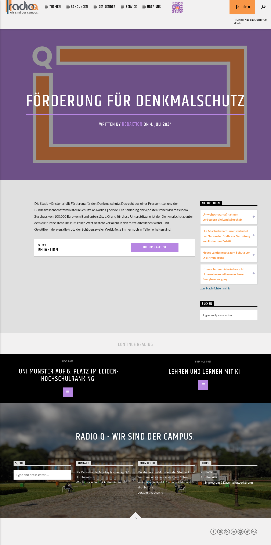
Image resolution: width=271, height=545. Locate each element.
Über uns (154, 7)
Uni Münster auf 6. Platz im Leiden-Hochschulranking (69, 375)
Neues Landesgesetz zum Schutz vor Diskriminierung (226, 255)
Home (209, 472)
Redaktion (132, 124)
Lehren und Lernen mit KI (204, 372)
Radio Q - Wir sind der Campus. (135, 436)
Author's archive (155, 247)
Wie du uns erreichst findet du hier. (99, 482)
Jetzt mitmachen (149, 492)
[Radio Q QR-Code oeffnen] (177, 7)
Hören (245, 7)
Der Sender (107, 7)
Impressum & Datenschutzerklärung (229, 482)
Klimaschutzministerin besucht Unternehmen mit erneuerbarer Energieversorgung (223, 274)
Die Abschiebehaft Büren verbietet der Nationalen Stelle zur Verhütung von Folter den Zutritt (226, 236)
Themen (55, 7)
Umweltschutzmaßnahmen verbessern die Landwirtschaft (222, 217)
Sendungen (79, 7)
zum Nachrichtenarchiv (215, 288)
